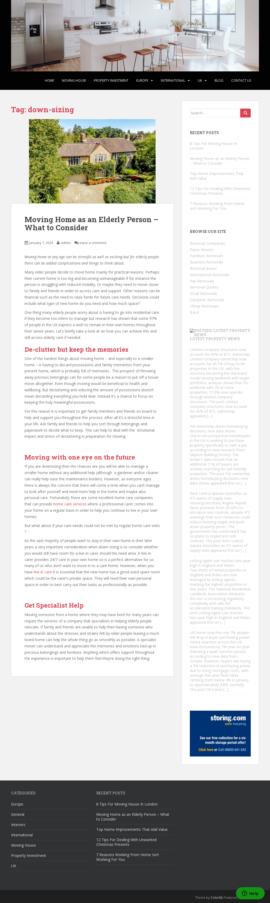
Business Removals (206, 262)
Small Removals (203, 293)
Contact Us (241, 80)
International (173, 80)
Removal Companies (207, 243)
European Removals (207, 299)
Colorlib (217, 897)
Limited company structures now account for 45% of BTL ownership (220, 352)
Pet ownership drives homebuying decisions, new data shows (219, 428)
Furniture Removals (206, 255)
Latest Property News (215, 338)
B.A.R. (195, 312)
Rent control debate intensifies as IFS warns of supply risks (218, 496)
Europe (142, 80)
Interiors (18, 824)
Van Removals (202, 281)
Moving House (74, 80)
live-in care (43, 571)
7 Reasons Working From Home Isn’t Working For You (217, 206)
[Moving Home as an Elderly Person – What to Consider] (92, 161)
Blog (219, 80)
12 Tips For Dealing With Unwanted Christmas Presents (220, 191)
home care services (69, 503)
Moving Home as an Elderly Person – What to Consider (91, 223)
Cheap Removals (204, 306)
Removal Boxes (203, 268)
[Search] (245, 113)
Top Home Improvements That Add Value (216, 176)
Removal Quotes (204, 287)
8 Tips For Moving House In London (213, 146)
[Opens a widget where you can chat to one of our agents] (250, 893)
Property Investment (111, 80)
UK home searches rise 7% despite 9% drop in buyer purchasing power (220, 635)
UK (200, 80)
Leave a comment (92, 242)
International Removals (209, 274)
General (17, 814)
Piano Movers (202, 249)
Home (49, 80)
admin (66, 242)
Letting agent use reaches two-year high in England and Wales (220, 563)
